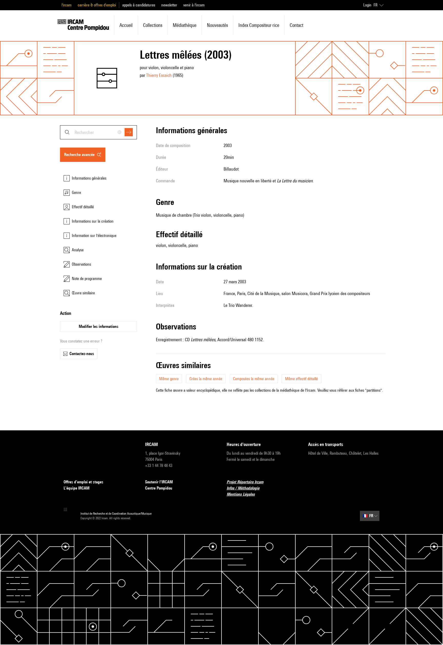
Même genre (169, 378)
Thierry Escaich (159, 75)
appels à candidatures (138, 5)
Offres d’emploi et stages (83, 482)
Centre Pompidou (158, 488)
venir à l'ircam (194, 5)
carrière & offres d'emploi (97, 5)
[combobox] (98, 132)
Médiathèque (184, 25)
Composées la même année (253, 378)
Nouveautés (217, 25)
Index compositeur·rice (258, 25)
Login (367, 5)
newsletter (169, 5)
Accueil (126, 25)
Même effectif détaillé (301, 378)
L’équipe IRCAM (76, 488)
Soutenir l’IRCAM (159, 482)
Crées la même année (205, 378)
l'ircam (67, 5)
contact (296, 25)
